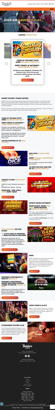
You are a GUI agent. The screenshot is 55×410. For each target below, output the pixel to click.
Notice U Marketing (47, 405)
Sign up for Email (27, 384)
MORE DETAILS (27, 80)
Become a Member (27, 385)
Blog (27, 382)
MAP (50, 4)
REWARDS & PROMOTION (9, 249)
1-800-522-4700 (42, 404)
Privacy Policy (16, 407)
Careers (27, 379)
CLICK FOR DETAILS (8, 147)
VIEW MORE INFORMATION (10, 297)
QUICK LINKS (27, 377)
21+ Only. (30, 4)
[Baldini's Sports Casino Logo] (6, 4)
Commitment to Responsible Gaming (32, 407)
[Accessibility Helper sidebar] (1, 404)
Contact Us (27, 381)
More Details (34, 271)
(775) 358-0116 (29, 351)
